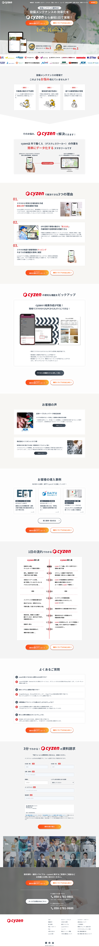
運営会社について (82, 922)
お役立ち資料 (68, 2)
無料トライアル (84, 2)
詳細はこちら (59, 425)
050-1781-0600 (63, 908)
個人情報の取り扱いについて (85, 934)
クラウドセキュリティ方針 (84, 929)
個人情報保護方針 (82, 931)
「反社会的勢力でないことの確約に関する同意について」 (54, 815)
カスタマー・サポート (83, 919)
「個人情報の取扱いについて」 (31, 815)
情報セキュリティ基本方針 (84, 926)
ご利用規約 (80, 924)
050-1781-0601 (63, 896)
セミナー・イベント (45, 2)
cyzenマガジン (65, 926)
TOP (49, 919)
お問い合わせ (76, 2)
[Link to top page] (7, 2)
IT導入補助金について (66, 934)
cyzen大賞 (50, 934)
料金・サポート (55, 2)
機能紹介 (32, 2)
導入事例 (37, 2)
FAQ (49, 929)
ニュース (62, 2)
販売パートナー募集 (66, 931)
